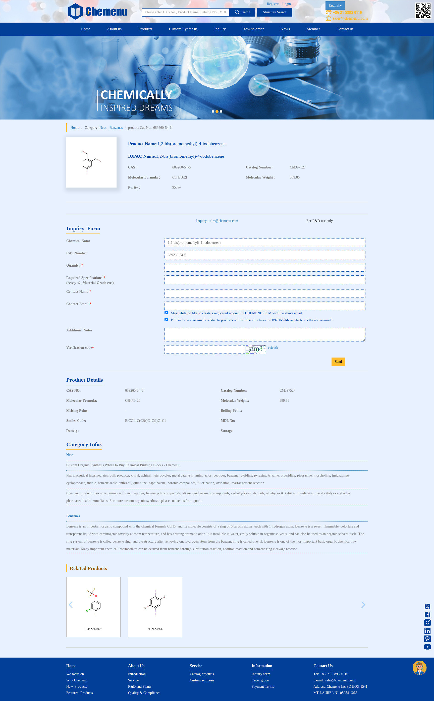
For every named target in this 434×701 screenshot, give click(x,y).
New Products (76, 686)
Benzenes (116, 128)
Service (133, 680)
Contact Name (78, 292)
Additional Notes (79, 330)
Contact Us (323, 666)
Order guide (260, 680)
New (102, 128)
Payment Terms (263, 686)
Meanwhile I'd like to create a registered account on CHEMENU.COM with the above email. (235, 313)
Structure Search (275, 12)
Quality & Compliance (144, 693)
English (334, 5)
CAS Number (76, 253)
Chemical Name (78, 241)
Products (145, 29)
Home (85, 29)
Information (262, 666)
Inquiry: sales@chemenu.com (217, 221)
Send (338, 362)
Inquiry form (261, 674)
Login (286, 4)
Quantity (74, 265)
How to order (253, 29)
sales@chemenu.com (350, 18)
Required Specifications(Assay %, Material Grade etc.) (90, 280)
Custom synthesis (202, 680)
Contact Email (78, 304)
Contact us (345, 29)
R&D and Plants (139, 686)
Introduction (137, 674)
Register (273, 4)
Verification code (80, 348)
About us (114, 29)
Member (313, 29)
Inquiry (220, 29)
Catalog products (202, 674)
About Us (136, 666)
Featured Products (79, 693)
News (285, 29)
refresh (273, 347)
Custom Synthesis (183, 29)
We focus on (75, 674)
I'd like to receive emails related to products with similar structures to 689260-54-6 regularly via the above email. (250, 320)
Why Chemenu (76, 680)
